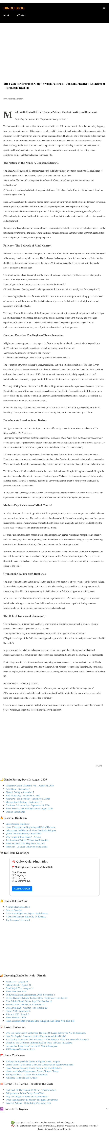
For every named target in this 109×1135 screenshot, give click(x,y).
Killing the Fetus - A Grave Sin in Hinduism (26, 1074)
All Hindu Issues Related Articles (22, 1077)
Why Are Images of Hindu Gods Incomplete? (27, 1096)
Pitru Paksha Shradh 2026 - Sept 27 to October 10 (29, 1001)
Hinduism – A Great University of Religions (26, 846)
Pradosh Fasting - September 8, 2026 (23, 795)
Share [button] (99, 766)
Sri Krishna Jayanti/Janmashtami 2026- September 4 (30, 994)
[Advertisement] (54, 46)
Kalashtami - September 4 (18, 788)
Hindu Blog (13, 8)
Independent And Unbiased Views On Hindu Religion (31, 830)
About (6, 15)
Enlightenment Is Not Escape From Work (25, 1093)
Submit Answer (22, 888)
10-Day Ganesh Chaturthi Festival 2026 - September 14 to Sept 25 (36, 997)
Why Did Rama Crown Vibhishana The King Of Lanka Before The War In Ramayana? (46, 1032)
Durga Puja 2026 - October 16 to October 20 (26, 1007)
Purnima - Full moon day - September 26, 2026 (27, 805)
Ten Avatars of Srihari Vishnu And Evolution (27, 840)
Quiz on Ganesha (14, 910)
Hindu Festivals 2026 (16, 1017)
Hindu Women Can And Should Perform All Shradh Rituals (34, 1067)
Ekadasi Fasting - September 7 (20, 792)
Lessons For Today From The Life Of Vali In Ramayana (31, 1045)
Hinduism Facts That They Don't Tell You (25, 843)
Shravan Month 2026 (15, 811)
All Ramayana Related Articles (20, 1049)
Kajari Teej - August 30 (17, 981)
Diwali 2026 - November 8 (18, 1011)
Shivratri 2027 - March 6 (17, 1014)
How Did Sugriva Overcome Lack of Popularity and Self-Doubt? (36, 1036)
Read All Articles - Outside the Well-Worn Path (28, 1102)
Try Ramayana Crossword (18, 919)
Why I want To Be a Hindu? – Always (23, 836)
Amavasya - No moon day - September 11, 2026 (28, 798)
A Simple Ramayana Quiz (18, 906)
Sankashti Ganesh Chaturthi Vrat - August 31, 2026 (30, 785)
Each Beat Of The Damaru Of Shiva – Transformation (31, 1089)
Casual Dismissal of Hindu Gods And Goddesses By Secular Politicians (39, 1064)
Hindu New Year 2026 (16, 991)
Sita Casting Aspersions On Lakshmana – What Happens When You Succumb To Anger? (47, 1039)
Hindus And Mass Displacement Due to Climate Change (32, 1071)
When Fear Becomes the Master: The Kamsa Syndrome (32, 1099)
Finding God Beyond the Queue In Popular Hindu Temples (33, 1061)
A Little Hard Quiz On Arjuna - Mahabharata (27, 913)
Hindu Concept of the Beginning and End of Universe (30, 827)
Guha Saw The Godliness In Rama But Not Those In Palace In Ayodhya (39, 1042)
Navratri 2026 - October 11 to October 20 (25, 1004)
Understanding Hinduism (17, 823)
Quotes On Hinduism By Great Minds (23, 833)
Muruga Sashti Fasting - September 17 (24, 801)
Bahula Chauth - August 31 (18, 984)
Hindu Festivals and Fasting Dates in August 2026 (29, 808)
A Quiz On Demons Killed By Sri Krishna (26, 916)
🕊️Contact (21, 15)
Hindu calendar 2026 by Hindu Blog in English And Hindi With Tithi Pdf (40, 1020)
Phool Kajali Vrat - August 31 (20, 988)
